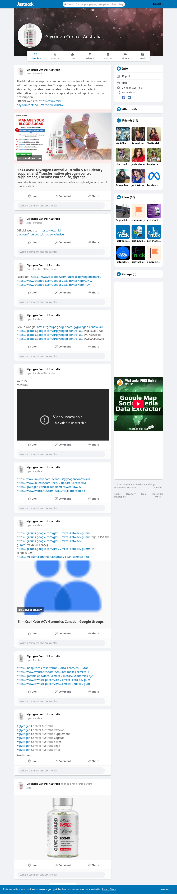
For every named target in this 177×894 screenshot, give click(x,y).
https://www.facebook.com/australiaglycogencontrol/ (66, 277)
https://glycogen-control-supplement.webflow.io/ (49, 487)
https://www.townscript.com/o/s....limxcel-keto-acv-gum (53, 680)
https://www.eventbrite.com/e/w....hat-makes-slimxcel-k (53, 672)
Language (157, 486)
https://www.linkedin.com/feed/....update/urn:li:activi (51, 483)
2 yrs (28, 73)
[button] (94, 4)
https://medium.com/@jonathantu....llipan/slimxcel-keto (53, 557)
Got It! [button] (165, 889)
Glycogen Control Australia (73, 36)
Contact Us (157, 494)
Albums (127, 109)
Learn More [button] (109, 889)
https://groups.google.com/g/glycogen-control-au (70, 327)
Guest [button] (158, 3)
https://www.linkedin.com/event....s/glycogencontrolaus (53, 479)
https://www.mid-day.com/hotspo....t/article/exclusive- (41, 103)
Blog (143, 494)
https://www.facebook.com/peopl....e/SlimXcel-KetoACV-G (54, 281)
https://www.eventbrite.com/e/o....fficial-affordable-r (51, 491)
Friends (127, 120)
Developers (120, 497)
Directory (131, 494)
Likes (125, 197)
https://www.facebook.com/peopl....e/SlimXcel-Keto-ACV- (54, 285)
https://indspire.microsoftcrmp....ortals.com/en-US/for (52, 668)
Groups (127, 274)
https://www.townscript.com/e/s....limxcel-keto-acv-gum (53, 684)
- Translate (37, 73)
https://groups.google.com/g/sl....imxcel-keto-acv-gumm (54, 533)
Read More (23, 755)
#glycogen (23, 726)
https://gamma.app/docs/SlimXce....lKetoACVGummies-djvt (55, 676)
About (117, 494)
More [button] (158, 496)
